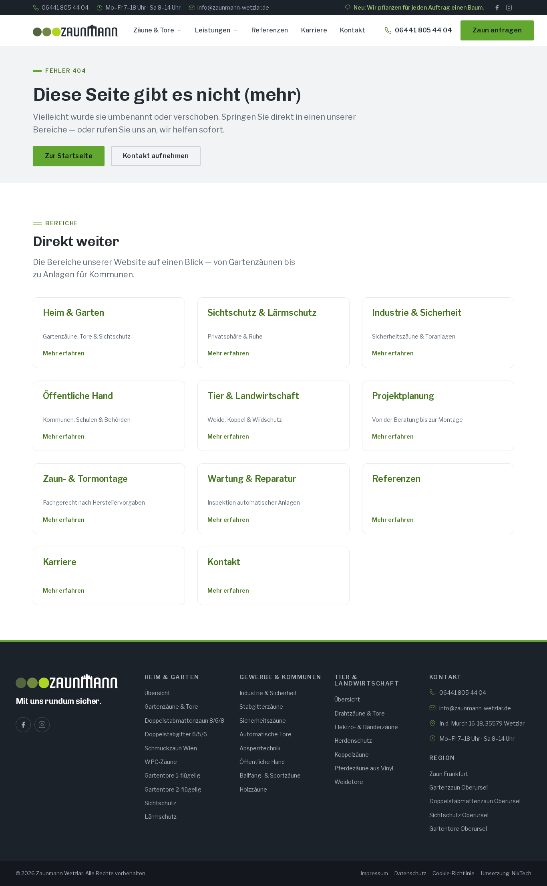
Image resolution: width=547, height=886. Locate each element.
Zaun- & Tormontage (85, 478)
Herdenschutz (353, 740)
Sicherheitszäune (262, 720)
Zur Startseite (69, 156)
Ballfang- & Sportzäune (270, 775)
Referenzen (269, 30)
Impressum (374, 873)
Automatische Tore (265, 734)
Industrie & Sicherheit (417, 312)
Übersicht (157, 693)
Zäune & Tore (153, 30)
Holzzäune (253, 789)
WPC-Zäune (161, 761)
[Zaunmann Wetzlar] (75, 681)
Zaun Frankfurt (448, 773)
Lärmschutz (161, 816)
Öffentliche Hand (78, 396)
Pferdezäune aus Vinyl (363, 768)
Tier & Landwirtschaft (253, 396)
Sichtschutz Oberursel (459, 815)
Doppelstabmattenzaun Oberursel (475, 801)
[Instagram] (509, 7)
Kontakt (352, 30)
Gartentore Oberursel (458, 828)
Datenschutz (410, 873)
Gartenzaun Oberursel (458, 787)
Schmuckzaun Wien (171, 748)
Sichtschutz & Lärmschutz (262, 312)
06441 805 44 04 (65, 7)
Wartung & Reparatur (251, 478)
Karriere (314, 30)
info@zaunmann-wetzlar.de (233, 7)
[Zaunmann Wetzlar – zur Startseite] (76, 30)
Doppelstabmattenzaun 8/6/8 (184, 720)
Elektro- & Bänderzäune (366, 727)
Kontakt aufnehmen (156, 156)
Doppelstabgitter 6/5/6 (176, 734)
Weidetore (348, 781)
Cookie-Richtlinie (453, 873)
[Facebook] (497, 7)
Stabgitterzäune (261, 706)
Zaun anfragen (497, 30)
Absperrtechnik (260, 748)
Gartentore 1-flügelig (172, 775)
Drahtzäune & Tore (359, 713)
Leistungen (212, 30)
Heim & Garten (73, 312)
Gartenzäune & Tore (171, 706)
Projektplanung (403, 396)
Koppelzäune (351, 754)
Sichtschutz (160, 803)
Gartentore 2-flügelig (173, 789)
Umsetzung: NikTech (506, 873)
